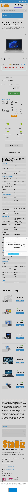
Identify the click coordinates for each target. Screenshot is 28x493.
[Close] (26, 238)
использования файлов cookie (16, 484)
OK (12, 490)
